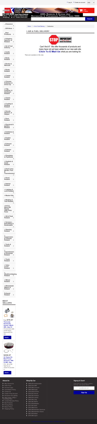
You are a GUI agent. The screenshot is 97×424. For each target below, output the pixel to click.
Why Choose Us (9, 383)
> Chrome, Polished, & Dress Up (8, 83)
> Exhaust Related (7, 144)
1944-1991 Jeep (32, 399)
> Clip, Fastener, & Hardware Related (8, 91)
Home (29, 26)
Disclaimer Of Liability (11, 395)
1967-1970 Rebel (33, 413)
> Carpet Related (7, 76)
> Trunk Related (7, 260)
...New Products (7, 33)
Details (7, 337)
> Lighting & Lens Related (9, 190)
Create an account (80, 2)
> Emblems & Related (9, 132)
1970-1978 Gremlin (33, 391)
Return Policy (8, 407)
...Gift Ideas (8, 28)
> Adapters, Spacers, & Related (8, 40)
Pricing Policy (8, 405)
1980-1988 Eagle (33, 389)
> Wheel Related (7, 280)
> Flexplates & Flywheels (8, 156)
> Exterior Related (7, 150)
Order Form (7, 385)
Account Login (8, 387)
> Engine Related (7, 138)
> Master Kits (9, 195)
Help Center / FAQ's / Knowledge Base (10, 398)
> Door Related (7, 119)
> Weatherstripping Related (10, 274)
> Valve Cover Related (7, 266)
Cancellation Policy (10, 389)
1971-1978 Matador (33, 403)
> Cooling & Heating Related (8, 105)
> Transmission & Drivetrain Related (9, 252)
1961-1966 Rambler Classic (36, 411)
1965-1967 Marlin (33, 401)
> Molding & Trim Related (8, 200)
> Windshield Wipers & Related (9, 287)
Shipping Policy (9, 409)
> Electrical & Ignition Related (9, 126)
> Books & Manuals (8, 64)
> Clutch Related (7, 98)
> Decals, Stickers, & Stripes (8, 112)
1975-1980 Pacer (33, 407)
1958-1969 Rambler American (36, 409)
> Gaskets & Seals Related (8, 163)
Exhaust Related (7, 294)
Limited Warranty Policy (11, 401)
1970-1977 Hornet (33, 393)
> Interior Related (7, 184)
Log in (70, 2)
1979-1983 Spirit (32, 415)
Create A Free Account (11, 393)
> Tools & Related (7, 245)
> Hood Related (7, 178)
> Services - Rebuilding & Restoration (9, 223)
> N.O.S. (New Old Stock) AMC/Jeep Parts (8, 209)
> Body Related (7, 58)
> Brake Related (7, 70)
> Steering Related (8, 230)
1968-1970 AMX (32, 385)
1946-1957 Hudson (33, 395)
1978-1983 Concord (33, 387)
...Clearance (8, 24)
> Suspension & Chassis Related (8, 238)
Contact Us (7, 391)
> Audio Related (7, 52)
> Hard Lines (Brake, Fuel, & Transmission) (9, 171)
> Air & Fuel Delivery (39, 26)
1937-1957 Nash (32, 405)
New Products (8, 403)
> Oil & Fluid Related (8, 217)
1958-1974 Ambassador (35, 383)
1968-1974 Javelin (33, 397)
